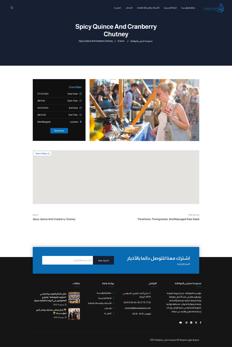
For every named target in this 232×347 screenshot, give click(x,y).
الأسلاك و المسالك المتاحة (148, 8)
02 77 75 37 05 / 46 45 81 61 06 (137, 302)
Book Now (59, 131)
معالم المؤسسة (188, 8)
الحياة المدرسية (170, 8)
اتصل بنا (117, 8)
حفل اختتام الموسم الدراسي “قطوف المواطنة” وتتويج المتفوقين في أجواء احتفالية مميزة (50, 297)
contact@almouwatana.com (138, 308)
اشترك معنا (103, 260)
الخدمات (128, 8)
